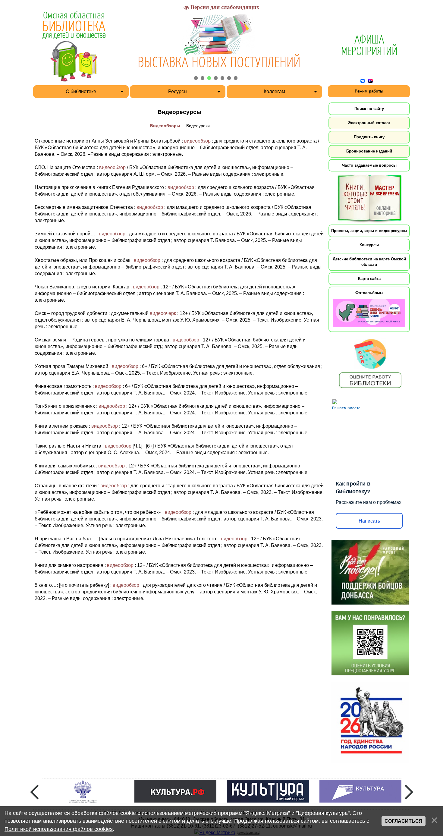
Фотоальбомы (369, 293)
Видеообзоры (165, 125)
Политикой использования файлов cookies (59, 829)
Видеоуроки (198, 125)
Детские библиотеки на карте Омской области (369, 262)
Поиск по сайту (369, 108)
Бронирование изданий (369, 151)
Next (408, 792)
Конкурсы (369, 245)
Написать (369, 520)
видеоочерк (163, 313)
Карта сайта (369, 278)
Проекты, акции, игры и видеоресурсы (369, 230)
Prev (34, 792)
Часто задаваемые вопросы (369, 165)
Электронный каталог (369, 123)
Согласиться (404, 821)
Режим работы (369, 91)
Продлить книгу (369, 137)
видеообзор (197, 140)
